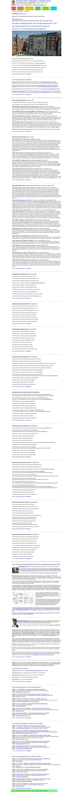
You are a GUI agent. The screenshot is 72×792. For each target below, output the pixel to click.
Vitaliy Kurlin (14, 81)
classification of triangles (23, 609)
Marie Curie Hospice (20, 739)
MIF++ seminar (42, 102)
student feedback (20, 91)
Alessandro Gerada (54, 375)
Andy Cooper (54, 572)
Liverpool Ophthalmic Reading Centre (33, 767)
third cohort (22, 756)
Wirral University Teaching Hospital (23, 691)
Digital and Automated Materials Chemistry (51, 88)
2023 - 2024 (29, 20)
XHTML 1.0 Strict (39, 790)
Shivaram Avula (45, 730)
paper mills (57, 172)
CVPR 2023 (57, 217)
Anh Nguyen (30, 758)
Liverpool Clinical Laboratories (22, 776)
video (40, 282)
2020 (56, 92)
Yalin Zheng (38, 698)
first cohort (21, 687)
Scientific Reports (39, 613)
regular (46, 129)
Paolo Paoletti (15, 679)
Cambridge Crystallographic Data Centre (24, 748)
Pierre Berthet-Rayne (46, 758)
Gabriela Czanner (34, 282)
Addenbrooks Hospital (20, 743)
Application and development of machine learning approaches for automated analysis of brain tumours (36, 731)
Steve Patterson (45, 774)
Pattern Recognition (29, 613)
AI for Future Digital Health (41, 85)
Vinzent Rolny (47, 708)
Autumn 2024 (17, 88)
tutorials (58, 129)
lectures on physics (41, 201)
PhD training (15, 19)
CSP (41, 575)
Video (52, 187)
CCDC (40, 586)
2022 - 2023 (36, 20)
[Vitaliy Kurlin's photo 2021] (13, 2)
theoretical (52, 177)
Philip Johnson (41, 708)
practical (46, 177)
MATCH (29, 614)
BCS (31, 92)
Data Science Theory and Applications (32, 65)
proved (20, 192)
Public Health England (20, 706)
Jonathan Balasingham (44, 23)
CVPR (46, 608)
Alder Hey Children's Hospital (27, 733)
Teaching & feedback (46, 8)
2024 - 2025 (22, 20)
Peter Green (39, 741)
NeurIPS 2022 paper (27, 570)
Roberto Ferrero (15, 677)
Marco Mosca (44, 431)
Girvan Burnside (35, 689)
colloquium (42, 365)
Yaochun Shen (32, 698)
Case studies (15, 23)
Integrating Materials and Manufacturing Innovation (43, 654)
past (49, 129)
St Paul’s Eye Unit (19, 767)
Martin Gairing (33, 730)
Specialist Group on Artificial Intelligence (40, 92)
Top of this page (19, 74)
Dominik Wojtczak (31, 703)
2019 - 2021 (49, 20)
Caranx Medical (19, 761)
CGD (47, 613)
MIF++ (38, 69)
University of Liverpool (38, 4)
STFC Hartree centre (20, 786)
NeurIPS (14, 614)
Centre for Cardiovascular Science (23, 728)
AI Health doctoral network (46, 81)
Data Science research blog (29, 8)
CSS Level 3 (45, 790)
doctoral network (20, 26)
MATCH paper (57, 568)
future (43, 129)
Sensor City (18, 696)
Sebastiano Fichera (47, 735)
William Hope (33, 774)
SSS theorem (20, 211)
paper (20, 177)
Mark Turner (45, 769)
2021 (60, 92)
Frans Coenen (15, 672)
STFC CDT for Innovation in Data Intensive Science (47, 86)
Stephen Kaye (44, 698)
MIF (47, 670)
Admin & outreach (53, 8)
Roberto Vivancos (44, 703)
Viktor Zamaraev (49, 625)
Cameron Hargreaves (45, 411)
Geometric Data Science (40, 63)
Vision (13, 16)
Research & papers (20, 8)
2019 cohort (29, 28)
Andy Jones (38, 730)
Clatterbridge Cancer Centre (21, 715)
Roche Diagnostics (20, 710)
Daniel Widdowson (24, 23)
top (33, 608)
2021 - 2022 (42, 20)
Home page (13, 8)
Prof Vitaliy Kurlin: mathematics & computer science (33, 1)
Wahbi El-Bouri (33, 763)
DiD (51, 613)
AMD (60, 205)
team (48, 26)
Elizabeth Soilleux (46, 741)
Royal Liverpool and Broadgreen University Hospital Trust (27, 701)
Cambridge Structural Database (49, 635)
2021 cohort (43, 28)
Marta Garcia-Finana (16, 675)
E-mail (17, 4)
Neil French (37, 703)
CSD (58, 587)
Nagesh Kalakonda (32, 713)
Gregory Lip (43, 725)
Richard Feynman (21, 200)
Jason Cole (44, 745)
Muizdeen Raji (19, 713)
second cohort (22, 723)
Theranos (17, 125)
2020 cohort (36, 28)
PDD (15, 206)
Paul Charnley (42, 689)
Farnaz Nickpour (32, 735)
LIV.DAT (41, 363)
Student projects (38, 8)
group (23, 638)
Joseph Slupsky (46, 713)
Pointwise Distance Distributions (28, 633)
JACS (42, 599)
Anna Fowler (33, 741)
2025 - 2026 (15, 20)
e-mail (41, 104)
